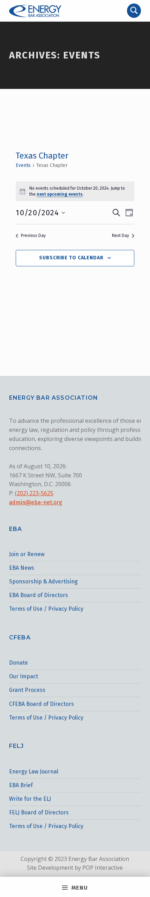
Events (23, 165)
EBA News (21, 568)
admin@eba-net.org (35, 502)
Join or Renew (26, 554)
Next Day (120, 235)
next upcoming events (60, 194)
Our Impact (23, 676)
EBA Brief (21, 785)
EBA (15, 529)
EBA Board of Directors (38, 595)
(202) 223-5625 (34, 493)
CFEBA (20, 637)
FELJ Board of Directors (39, 812)
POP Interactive (102, 867)
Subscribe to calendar (71, 258)
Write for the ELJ (30, 799)
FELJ (16, 746)
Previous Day (33, 235)
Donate (18, 662)
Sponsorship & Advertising (43, 581)
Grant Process (27, 690)
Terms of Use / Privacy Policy (46, 608)
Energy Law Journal (33, 771)
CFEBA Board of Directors (41, 704)
